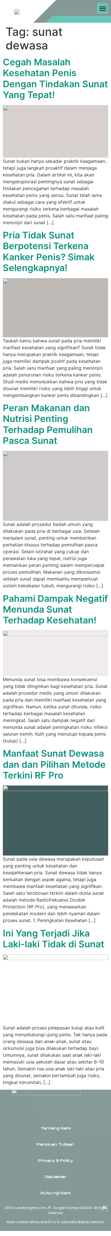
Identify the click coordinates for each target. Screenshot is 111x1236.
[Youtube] (90, 20)
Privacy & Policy (55, 1161)
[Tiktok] (82, 20)
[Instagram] (73, 20)
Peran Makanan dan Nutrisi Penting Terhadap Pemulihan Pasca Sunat (48, 424)
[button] (102, 8)
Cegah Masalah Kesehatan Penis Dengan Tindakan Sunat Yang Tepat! (55, 78)
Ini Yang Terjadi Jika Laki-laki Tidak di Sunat (53, 939)
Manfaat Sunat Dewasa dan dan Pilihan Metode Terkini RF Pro (54, 764)
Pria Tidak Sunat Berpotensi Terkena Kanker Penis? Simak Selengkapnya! (48, 251)
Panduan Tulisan (55, 1144)
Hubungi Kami (55, 1193)
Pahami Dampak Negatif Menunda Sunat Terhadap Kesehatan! (55, 609)
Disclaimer (55, 1177)
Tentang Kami (56, 1128)
